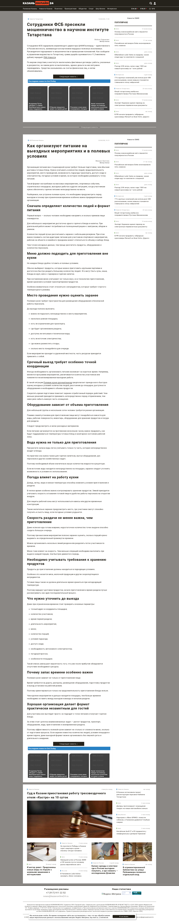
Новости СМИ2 (133, 18)
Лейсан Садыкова (101, 39)
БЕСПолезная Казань (36, 140)
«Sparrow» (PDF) (138, 911)
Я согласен (123, 916)
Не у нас (64, 871)
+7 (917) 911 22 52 (56, 892)
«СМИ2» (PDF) (127, 911)
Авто (117, 29)
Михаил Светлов (102, 161)
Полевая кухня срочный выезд (58, 382)
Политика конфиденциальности (143, 917)
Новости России (98, 863)
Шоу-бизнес (122, 814)
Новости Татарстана (36, 19)
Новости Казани (33, 789)
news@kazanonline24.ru (55, 896)
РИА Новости (50, 57)
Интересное (120, 74)
